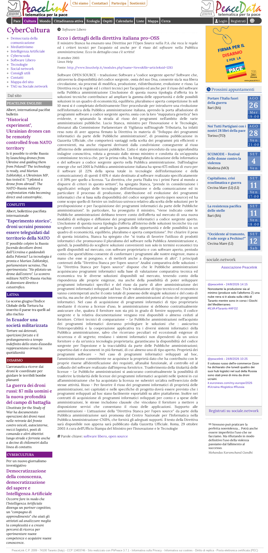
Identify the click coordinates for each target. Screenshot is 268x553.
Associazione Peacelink (239, 267)
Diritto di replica (204, 550)
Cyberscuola (20, 55)
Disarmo (15, 360)
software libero (95, 436)
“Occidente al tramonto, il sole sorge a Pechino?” (226, 236)
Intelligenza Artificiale (28, 51)
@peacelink (215, 284)
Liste (140, 21)
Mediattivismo (22, 47)
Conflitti (16, 204)
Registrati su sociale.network (234, 410)
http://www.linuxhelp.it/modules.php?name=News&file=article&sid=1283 (120, 67)
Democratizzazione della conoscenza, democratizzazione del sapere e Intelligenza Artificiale (29, 482)
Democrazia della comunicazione (24, 40)
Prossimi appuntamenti (232, 89)
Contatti (17, 77)
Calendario (124, 21)
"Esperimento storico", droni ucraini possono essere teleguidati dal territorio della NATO (29, 229)
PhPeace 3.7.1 (120, 550)
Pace (17, 21)
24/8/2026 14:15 (237, 284)
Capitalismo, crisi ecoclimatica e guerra (224, 180)
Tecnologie (19, 64)
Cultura (30, 21)
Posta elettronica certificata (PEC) (237, 550)
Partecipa (118, 3)
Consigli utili (20, 73)
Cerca (165, 21)
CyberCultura (28, 30)
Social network (22, 69)
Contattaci (100, 3)
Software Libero (23, 60)
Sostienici (137, 3)
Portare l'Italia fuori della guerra (222, 100)
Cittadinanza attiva (68, 21)
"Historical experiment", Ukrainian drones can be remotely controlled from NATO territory (29, 134)
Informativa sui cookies (178, 550)
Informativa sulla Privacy (147, 550)
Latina (13, 294)
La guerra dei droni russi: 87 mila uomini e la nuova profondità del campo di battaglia (29, 393)
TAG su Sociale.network (29, 86)
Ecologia (93, 21)
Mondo (44, 21)
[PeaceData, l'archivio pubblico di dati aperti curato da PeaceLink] (231, 15)
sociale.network (221, 259)
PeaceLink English (24, 103)
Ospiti (107, 21)
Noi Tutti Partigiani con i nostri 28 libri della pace (226, 128)
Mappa (153, 21)
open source (118, 436)
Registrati (238, 21)
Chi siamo (80, 3)
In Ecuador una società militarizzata (27, 322)
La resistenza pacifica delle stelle (224, 208)
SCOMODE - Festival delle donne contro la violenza (224, 158)
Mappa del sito (22, 82)
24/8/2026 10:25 (237, 358)
